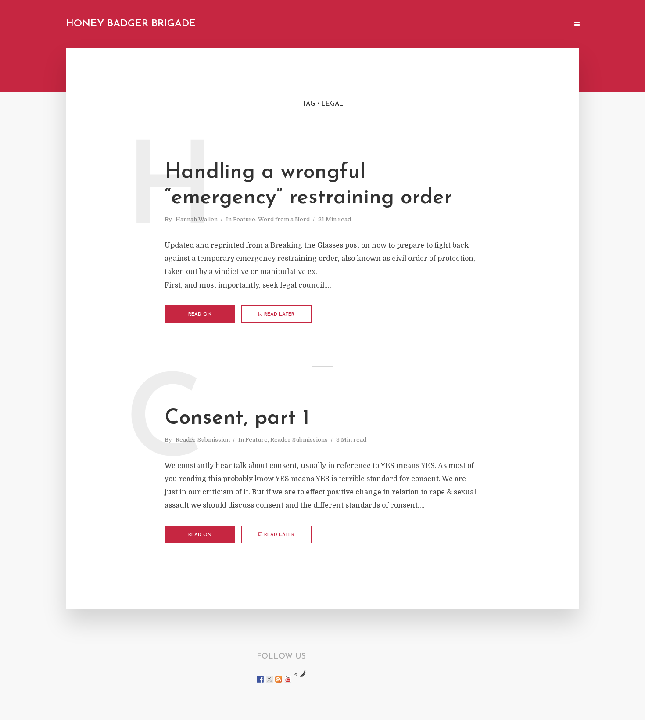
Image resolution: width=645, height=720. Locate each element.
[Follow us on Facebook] (260, 679)
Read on (199, 314)
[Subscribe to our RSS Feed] (278, 679)
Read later (279, 314)
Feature (244, 219)
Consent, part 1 (237, 418)
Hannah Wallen (197, 219)
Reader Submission (203, 439)
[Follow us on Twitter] (269, 679)
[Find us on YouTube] (287, 679)
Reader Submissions (299, 439)
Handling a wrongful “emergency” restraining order (308, 185)
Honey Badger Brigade (131, 24)
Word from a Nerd (284, 219)
